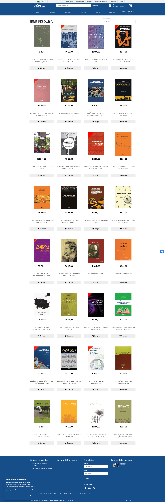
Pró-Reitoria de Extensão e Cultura (40, 464)
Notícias (98, 12)
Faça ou (119, 6)
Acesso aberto (112, 12)
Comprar (42, 68)
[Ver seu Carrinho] (130, 5)
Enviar (87, 478)
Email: (86, 470)
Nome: (86, 463)
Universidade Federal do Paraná (42, 468)
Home (37, 12)
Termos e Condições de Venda (128, 12)
